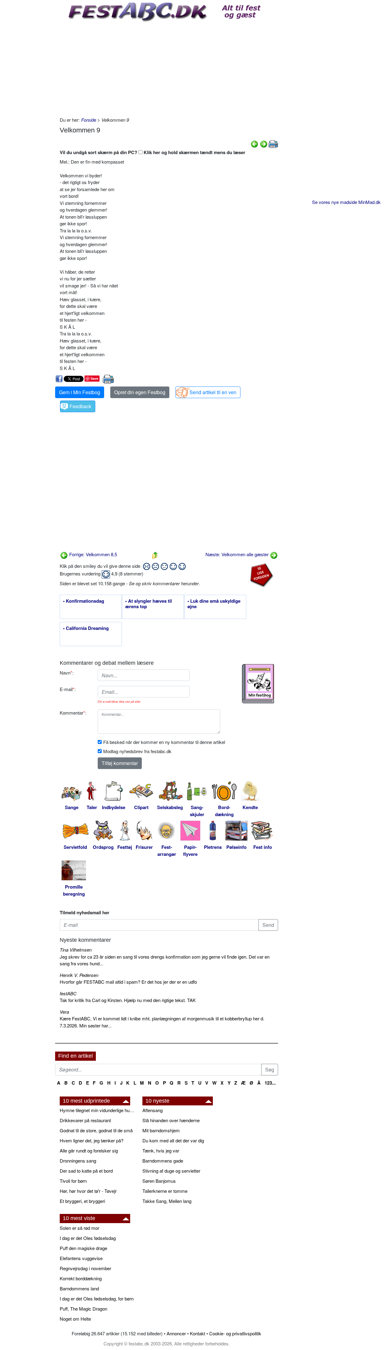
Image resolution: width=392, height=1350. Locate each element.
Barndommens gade (162, 1160)
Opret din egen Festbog (139, 392)
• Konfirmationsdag (83, 601)
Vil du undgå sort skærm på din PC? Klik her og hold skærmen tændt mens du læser (152, 152)
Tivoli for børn (73, 1181)
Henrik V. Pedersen (79, 975)
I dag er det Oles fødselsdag (88, 1238)
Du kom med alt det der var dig (173, 1140)
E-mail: (68, 689)
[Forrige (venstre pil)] (254, 143)
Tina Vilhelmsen (76, 949)
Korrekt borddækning (81, 1278)
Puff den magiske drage (83, 1248)
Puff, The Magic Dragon (83, 1308)
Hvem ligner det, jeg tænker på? (91, 1140)
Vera (64, 1011)
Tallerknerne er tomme (164, 1191)
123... (270, 1082)
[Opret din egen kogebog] (258, 684)
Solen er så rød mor (79, 1228)
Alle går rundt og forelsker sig (89, 1150)
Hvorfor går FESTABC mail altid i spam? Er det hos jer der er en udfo (128, 981)
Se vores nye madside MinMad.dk (346, 202)
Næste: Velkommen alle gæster (237, 554)
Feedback (80, 406)
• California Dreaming (86, 628)
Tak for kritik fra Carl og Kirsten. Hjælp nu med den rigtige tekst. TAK (128, 1000)
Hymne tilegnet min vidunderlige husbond (98, 1110)
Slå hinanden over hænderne (171, 1120)
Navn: (67, 672)
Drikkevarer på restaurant (85, 1120)
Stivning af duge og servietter (171, 1170)
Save (94, 378)
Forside (88, 120)
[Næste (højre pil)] (263, 143)
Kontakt (197, 1333)
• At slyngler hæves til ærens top (148, 604)
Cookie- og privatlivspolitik (235, 1333)
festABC (68, 993)
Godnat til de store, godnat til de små (96, 1130)
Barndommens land (79, 1288)
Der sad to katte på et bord (86, 1170)
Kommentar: (73, 712)
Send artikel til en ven (213, 392)
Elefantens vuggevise (81, 1258)
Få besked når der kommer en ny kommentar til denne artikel (164, 742)
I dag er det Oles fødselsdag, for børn (97, 1298)
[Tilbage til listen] (155, 554)
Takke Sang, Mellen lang (166, 1201)
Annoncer (176, 1333)
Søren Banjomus (159, 1181)
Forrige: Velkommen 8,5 (92, 554)
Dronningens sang (78, 1160)
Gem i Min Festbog (79, 392)
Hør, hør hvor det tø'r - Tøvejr (88, 1191)
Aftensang (152, 1110)
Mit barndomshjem (161, 1130)
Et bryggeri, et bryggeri (82, 1201)
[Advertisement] (169, 67)
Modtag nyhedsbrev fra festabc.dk (137, 751)
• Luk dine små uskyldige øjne (213, 604)
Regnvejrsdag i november (85, 1268)
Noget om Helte (75, 1318)
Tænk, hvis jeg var (160, 1150)
